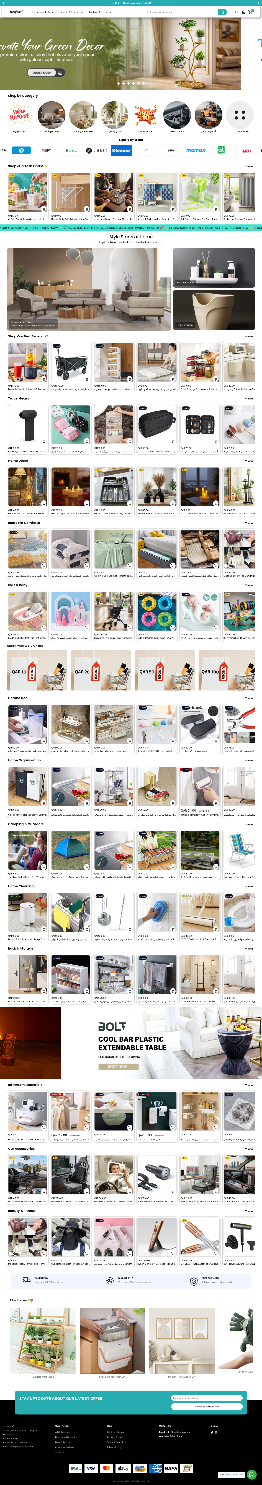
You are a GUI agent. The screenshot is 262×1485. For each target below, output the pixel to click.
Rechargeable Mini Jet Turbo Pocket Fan (27, 451)
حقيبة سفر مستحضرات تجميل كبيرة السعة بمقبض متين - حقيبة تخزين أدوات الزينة (113, 451)
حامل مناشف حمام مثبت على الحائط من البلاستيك (157, 1001)
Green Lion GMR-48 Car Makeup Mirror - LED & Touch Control (113, 1201)
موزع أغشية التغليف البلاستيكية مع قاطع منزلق (71, 815)
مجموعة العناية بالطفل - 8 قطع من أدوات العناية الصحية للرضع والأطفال (71, 638)
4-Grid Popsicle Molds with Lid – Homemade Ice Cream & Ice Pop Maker (27, 219)
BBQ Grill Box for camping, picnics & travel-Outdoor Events (200, 877)
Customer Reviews (64, 1447)
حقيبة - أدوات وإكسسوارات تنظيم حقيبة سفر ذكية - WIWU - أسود (200, 451)
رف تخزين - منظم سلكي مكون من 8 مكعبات (113, 815)
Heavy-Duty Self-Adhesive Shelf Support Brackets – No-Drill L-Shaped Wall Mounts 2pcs (71, 219)
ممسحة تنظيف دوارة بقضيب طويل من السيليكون (113, 939)
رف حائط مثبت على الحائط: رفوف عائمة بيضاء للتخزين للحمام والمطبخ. (200, 1139)
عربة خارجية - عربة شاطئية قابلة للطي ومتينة (71, 389)
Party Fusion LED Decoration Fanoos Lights (27, 513)
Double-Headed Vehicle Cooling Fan (27, 1201)
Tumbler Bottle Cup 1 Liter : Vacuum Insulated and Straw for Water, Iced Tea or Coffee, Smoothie (27, 877)
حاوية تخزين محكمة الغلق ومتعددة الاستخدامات (27, 751)
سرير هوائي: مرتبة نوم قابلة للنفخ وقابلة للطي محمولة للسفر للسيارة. (200, 576)
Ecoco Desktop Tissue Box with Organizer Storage (27, 1139)
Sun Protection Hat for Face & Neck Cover (71, 1264)
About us (59, 1452)
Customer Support (116, 1432)
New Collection (63, 1442)
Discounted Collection (66, 1437)
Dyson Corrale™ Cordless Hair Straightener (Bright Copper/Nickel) (157, 1264)
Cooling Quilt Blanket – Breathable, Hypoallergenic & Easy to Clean (113, 576)
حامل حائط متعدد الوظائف (148, 1139)
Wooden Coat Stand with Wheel (198, 1001)
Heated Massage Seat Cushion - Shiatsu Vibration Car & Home (200, 1201)
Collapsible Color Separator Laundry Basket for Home (27, 815)
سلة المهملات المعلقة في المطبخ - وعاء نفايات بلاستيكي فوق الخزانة (113, 1139)
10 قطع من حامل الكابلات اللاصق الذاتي (154, 751)
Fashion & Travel (98, 12)
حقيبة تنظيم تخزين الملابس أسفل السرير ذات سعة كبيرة (157, 576)
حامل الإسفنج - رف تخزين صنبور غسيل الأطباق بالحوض (71, 939)
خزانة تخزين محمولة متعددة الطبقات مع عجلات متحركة (113, 389)
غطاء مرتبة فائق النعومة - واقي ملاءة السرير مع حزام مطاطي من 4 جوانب (27, 576)
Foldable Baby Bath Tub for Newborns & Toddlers (27, 638)
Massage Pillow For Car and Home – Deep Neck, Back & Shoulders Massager (27, 1264)
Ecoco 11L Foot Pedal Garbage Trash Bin (27, 939)
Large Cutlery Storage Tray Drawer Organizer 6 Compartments (113, 513)
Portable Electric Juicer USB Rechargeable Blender (27, 389)
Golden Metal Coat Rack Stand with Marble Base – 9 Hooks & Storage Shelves (27, 1001)
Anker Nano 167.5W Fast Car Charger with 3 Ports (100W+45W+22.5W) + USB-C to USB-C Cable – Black (157, 1201)
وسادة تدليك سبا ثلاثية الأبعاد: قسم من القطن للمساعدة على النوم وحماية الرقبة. (71, 576)
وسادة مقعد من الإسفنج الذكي (194, 751)
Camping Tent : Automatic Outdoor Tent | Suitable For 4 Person (71, 877)
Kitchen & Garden (69, 12)
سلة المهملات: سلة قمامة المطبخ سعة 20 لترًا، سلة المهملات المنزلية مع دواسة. (71, 1139)
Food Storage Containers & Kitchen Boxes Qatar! (200, 389)
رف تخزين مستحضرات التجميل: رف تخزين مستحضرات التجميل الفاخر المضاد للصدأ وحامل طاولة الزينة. (71, 751)
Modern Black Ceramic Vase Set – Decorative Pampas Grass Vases (157, 513)
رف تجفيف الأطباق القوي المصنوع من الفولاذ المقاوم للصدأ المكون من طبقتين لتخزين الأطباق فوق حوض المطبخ (113, 1001)
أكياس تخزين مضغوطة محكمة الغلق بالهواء (156, 389)
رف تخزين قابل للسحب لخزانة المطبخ (111, 751)
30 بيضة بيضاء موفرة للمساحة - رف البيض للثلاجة (71, 1001)
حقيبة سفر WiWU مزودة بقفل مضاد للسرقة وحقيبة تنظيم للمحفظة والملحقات (157, 451)
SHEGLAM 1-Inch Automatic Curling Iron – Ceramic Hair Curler (200, 1264)
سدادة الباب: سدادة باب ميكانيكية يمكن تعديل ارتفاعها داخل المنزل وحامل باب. (157, 815)
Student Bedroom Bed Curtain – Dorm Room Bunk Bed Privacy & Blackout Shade (157, 219)
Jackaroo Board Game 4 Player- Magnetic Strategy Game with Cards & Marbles (113, 219)
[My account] (243, 12)
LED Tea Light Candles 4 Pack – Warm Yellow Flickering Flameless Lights (71, 513)
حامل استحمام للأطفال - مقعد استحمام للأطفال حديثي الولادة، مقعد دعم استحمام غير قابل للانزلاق (200, 638)
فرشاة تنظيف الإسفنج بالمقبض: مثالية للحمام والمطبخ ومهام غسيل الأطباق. (157, 939)
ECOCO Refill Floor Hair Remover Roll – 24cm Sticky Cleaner (200, 939)
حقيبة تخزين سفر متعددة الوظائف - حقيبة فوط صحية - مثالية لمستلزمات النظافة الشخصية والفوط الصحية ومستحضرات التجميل (71, 451)
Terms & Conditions (116, 1442)
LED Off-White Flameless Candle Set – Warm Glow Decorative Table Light (200, 513)
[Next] (255, 197)
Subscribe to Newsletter (207, 1406)
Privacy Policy (114, 1447)
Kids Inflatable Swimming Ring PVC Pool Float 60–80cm (157, 638)
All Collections (62, 1432)
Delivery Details (115, 1437)
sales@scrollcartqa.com (178, 1432)
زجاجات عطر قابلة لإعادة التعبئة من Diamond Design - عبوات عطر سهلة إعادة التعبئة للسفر (113, 1264)
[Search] (222, 12)
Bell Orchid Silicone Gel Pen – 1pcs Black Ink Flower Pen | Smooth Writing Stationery (200, 219)
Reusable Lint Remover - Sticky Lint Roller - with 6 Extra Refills (200, 815)
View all (250, 166)
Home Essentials (41, 12)
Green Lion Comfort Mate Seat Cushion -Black (71, 1201)
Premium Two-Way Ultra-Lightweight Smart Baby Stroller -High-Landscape (113, 638)
